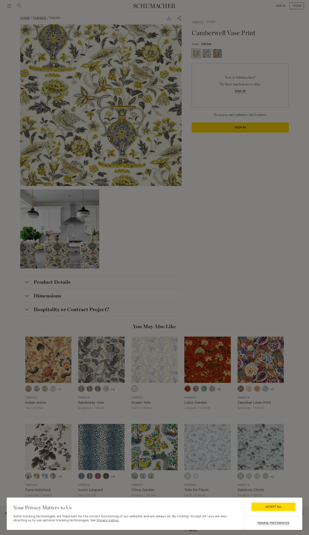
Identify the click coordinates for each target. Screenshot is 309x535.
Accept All (273, 506)
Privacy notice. (108, 520)
